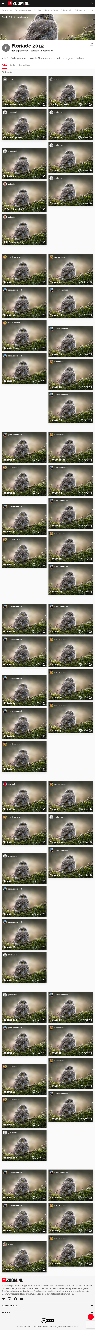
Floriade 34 (55, 420)
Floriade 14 (9, 769)
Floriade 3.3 (9, 176)
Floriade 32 (55, 492)
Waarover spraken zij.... (14, 137)
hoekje (8, 79)
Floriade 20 (9, 492)
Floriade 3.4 (55, 137)
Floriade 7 (54, 1230)
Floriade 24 (55, 282)
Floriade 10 (9, 1091)
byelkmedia (47, 50)
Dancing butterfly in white (60, 104)
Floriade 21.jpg (57, 459)
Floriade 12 (9, 842)
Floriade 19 (55, 558)
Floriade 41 (9, 809)
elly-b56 (11, 784)
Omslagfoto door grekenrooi (15, 17)
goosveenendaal (15, 290)
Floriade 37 (9, 315)
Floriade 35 (9, 381)
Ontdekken (7, 10)
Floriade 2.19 (10, 980)
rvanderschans (14, 257)
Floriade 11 (55, 1052)
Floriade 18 (9, 564)
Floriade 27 (55, 631)
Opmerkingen (25, 65)
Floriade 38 (55, 315)
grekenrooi (23, 50)
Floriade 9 (54, 1086)
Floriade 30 (9, 531)
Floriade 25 (9, 282)
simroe (10, 1244)
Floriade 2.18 (10, 1020)
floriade (7, 1269)
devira (56, 79)
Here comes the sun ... (14, 104)
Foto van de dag (82, 10)
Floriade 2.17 (10, 1157)
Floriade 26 (9, 664)
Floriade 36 (55, 354)
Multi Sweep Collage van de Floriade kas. (14, 242)
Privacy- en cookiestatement (64, 1326)
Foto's (4, 65)
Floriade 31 (55, 525)
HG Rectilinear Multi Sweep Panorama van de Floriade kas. (14, 209)
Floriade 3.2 (55, 170)
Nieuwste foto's (51, 10)
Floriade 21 (55, 875)
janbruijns (11, 184)
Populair (37, 10)
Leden (13, 65)
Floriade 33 (9, 459)
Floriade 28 (9, 631)
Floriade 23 (9, 914)
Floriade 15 (55, 730)
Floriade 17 (55, 664)
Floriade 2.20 (56, 842)
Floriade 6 (54, 1263)
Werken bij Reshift (41, 1326)
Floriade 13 (55, 809)
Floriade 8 (8, 1124)
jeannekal (35, 50)
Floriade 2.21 (10, 881)
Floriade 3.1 (55, 203)
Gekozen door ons (23, 10)
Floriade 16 (55, 697)
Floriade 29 (55, 591)
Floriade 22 (55, 387)
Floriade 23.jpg (11, 348)
